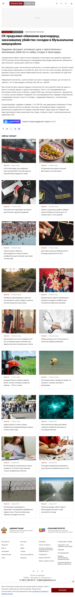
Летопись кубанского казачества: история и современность (46, 549)
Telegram (65, 3)
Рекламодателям (63, 553)
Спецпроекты (43, 554)
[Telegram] (15, 128)
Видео (22, 548)
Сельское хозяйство (26, 554)
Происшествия (7, 32)
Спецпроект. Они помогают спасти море (65, 545)
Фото (22, 545)
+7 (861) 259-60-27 (27, 580)
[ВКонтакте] (7, 128)
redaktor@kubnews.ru (46, 580)
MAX (54, 121)
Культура (23, 541)
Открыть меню (3, 3)
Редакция (61, 549)
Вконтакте (56, 3)
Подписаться (14, 121)
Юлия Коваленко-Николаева (34, 32)
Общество (4, 545)
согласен (62, 590)
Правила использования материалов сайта (63, 557)
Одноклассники (61, 3)
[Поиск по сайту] (71, 3)
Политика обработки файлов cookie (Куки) (64, 563)
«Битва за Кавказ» (45, 545)
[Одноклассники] (11, 128)
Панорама (42, 541)
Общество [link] (6, 165)
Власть (3, 548)
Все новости (5, 541)
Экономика (5, 551)
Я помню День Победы (65, 541)
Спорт (3, 558)
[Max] (19, 128)
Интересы (23, 558)
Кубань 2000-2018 (44, 557)
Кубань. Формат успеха (46, 561)
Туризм (22, 551)
